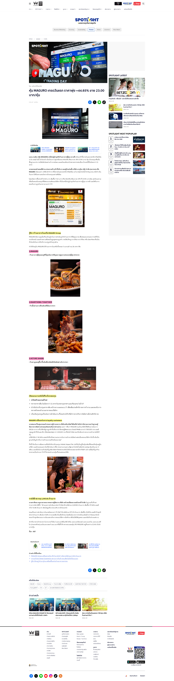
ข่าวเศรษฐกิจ (65, 636)
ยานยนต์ (72, 9)
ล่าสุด (108, 634)
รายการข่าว (96, 634)
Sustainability (81, 30)
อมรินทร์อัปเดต (97, 643)
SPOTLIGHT (38, 9)
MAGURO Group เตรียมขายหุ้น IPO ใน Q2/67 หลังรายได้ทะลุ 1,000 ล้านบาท (56, 556)
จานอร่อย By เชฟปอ (82, 649)
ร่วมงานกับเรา (133, 676)
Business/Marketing (59, 30)
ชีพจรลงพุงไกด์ (97, 9)
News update (80, 634)
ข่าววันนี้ (49, 634)
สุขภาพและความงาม (81, 658)
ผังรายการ (108, 9)
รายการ (48, 9)
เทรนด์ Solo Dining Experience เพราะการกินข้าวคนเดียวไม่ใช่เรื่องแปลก (54, 558)
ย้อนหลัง (109, 636)
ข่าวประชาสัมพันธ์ (51, 655)
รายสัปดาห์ (96, 654)
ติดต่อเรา (142, 676)
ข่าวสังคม (49, 639)
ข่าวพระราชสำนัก (51, 636)
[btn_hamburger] (30, 3)
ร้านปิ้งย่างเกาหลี (68, 584)
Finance (91, 30)
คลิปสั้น (95, 641)
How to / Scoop (81, 636)
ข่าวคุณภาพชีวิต (51, 641)
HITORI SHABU (92, 584)
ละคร (94, 639)
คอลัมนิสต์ (64, 646)
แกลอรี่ (48, 658)
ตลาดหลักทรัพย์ (93, 157)
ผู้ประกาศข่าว (117, 9)
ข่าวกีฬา (49, 651)
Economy (71, 30)
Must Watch (116, 30)
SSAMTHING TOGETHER (80, 584)
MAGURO (32, 172)
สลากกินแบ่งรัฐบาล (84, 9)
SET (34, 531)
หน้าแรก (31, 39)
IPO (41, 588)
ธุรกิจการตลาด (65, 634)
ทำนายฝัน (95, 659)
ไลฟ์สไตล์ (56, 9)
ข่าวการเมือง (50, 646)
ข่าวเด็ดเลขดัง (110, 639)
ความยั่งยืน (64, 639)
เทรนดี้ (78, 660)
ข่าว (30, 9)
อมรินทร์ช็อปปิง (128, 9)
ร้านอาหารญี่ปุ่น (57, 584)
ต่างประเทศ (64, 643)
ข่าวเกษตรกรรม (50, 653)
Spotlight (38, 39)
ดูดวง (64, 9)
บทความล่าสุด (80, 652)
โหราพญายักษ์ (96, 649)
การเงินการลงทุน (66, 641)
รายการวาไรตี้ (96, 636)
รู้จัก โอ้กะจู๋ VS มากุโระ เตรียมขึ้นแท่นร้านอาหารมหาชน (49, 561)
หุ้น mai (39, 584)
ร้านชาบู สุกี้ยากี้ (33, 588)
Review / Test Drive (82, 639)
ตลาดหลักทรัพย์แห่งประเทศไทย (57, 588)
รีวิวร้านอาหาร (80, 645)
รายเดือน (95, 657)
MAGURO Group (47, 584)
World (98, 30)
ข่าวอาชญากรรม (51, 648)
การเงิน (45, 39)
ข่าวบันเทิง (49, 643)
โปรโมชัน (79, 647)
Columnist (107, 30)
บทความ (95, 652)
